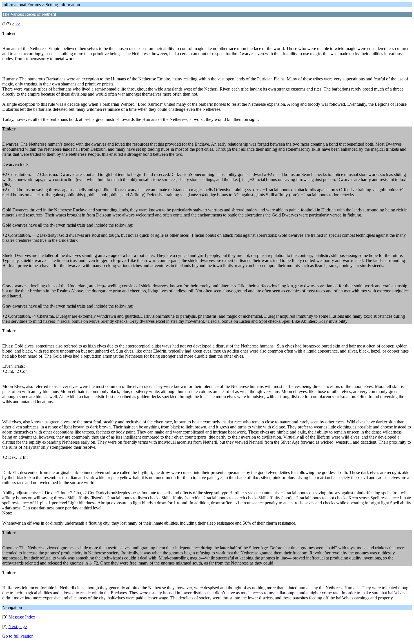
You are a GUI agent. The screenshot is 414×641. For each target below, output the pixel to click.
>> (18, 23)
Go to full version (18, 636)
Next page (17, 626)
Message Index (21, 617)
